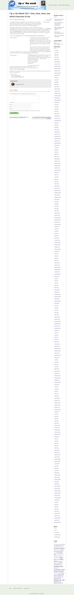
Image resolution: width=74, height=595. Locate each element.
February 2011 (57, 450)
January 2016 (57, 319)
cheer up (35, 25)
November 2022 (57, 138)
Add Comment (48, 19)
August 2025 (56, 75)
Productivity (16, 76)
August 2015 (56, 330)
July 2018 (56, 253)
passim (13, 28)
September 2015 (57, 328)
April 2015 (56, 339)
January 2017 (57, 292)
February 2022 (57, 158)
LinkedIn (57, 556)
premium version (32, 54)
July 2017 (56, 278)
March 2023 (56, 129)
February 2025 (57, 88)
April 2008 (56, 481)
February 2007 (57, 513)
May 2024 (56, 109)
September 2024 (57, 100)
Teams (61, 574)
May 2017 (56, 283)
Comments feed (57, 534)
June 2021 (56, 176)
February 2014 (57, 371)
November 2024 (57, 95)
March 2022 (56, 156)
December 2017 (57, 267)
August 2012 (56, 411)
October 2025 (57, 70)
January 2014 (57, 373)
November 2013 (57, 377)
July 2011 (56, 438)
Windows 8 (57, 578)
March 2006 (56, 520)
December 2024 (57, 93)
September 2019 (57, 224)
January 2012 (57, 427)
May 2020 (56, 206)
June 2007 (56, 504)
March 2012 (56, 423)
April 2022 (56, 154)
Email (10, 106)
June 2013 (56, 389)
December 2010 (57, 454)
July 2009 (56, 465)
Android (26, 35)
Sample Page (26, 588)
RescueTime (32, 40)
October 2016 (57, 298)
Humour (61, 554)
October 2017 (57, 271)
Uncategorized (17, 75)
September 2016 (57, 301)
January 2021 (57, 188)
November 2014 (57, 350)
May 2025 (56, 82)
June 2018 (56, 255)
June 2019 (56, 231)
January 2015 (57, 346)
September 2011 (57, 434)
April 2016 (56, 312)
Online (58, 564)
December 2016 (57, 294)
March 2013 (56, 395)
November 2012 (57, 404)
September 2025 (57, 73)
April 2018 (56, 260)
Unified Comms (58, 575)
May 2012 (56, 418)
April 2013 (56, 393)
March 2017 (56, 287)
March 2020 (56, 210)
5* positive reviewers (27, 52)
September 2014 (57, 355)
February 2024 (57, 115)
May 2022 (56, 152)
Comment (11, 102)
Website (10, 108)
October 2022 (57, 140)
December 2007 (57, 490)
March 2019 (56, 237)
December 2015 (57, 321)
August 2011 (56, 436)
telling (13, 27)
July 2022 (56, 147)
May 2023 (56, 124)
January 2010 (57, 456)
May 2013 (56, 391)
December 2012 (57, 402)
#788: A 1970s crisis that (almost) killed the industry (59, 28)
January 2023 (57, 133)
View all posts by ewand (19, 84)
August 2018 (56, 251)
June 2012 (56, 416)
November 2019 (57, 219)
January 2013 (57, 400)
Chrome (57, 546)
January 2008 (57, 488)
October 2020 (57, 194)
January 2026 (57, 63)
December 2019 (57, 217)
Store (56, 574)
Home (57, 554)
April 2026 (56, 57)
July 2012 (56, 413)
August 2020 (56, 199)
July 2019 (56, 228)
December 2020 (57, 190)
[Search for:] (59, 12)
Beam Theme (42, 593)
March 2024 (56, 113)
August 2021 (56, 172)
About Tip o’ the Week (17, 588)
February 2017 (57, 289)
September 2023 (57, 120)
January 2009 (57, 477)
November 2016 (57, 296)
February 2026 (57, 61)
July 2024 (56, 104)
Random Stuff (58, 571)
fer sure (22, 33)
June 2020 (56, 203)
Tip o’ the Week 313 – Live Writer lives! (17, 117)
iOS (29, 35)
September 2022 (57, 143)
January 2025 (57, 91)
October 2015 (57, 325)
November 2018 (57, 244)
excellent (40, 28)
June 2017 (56, 280)
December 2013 (57, 375)
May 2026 (56, 54)
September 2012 (57, 409)
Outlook (58, 566)
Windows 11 (57, 581)
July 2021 (56, 174)
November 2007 (57, 493)
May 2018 (56, 258)
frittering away (34, 51)
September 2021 (57, 170)
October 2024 (57, 97)
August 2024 (56, 102)
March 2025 (56, 86)
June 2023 (56, 122)
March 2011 (56, 447)
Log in (55, 530)
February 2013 (57, 398)
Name (10, 104)
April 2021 (56, 181)
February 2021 (57, 185)
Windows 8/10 (41, 35)
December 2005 (57, 522)
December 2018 (57, 242)
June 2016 (56, 307)
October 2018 (57, 246)
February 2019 (57, 240)
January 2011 (56, 452)
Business (58, 545)
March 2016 (56, 314)
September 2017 (57, 273)
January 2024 (57, 118)
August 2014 (56, 357)
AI (55, 544)
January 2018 (57, 264)
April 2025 (56, 84)
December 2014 (57, 348)
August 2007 (56, 499)
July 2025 (56, 77)
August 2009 (56, 463)
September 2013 (57, 382)
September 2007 (57, 497)
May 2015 (56, 337)
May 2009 (56, 468)
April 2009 (56, 470)
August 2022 (56, 145)
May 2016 (56, 310)
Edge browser (59, 551)
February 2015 (57, 343)
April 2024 (56, 111)
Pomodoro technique (18, 31)
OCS (57, 559)
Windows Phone (34, 35)
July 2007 (56, 502)
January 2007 (57, 515)
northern (13, 22)
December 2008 (57, 479)
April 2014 (56, 366)
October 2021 (57, 167)
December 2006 (57, 517)
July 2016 (56, 305)
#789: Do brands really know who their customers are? (58, 24)
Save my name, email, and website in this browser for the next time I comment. (25, 110)
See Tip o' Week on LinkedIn (63, 5)
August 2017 (56, 276)
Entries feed (56, 532)
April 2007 (56, 508)
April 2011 (56, 445)
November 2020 (57, 192)
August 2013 (56, 384)
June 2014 (56, 362)
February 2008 (57, 486)
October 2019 (57, 222)
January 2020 (57, 215)
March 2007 (56, 511)
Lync (60, 556)
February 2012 (57, 425)
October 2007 (57, 495)
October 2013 (57, 380)
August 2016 (56, 303)
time (17, 27)
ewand (23, 19)
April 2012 (56, 420)
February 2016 (57, 316)
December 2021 (57, 163)
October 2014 (57, 353)
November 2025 (57, 68)
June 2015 (56, 334)
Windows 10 (21, 76)
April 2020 (56, 208)
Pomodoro (18, 35)
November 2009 (57, 459)
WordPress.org (57, 536)
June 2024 (56, 106)
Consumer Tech (59, 548)
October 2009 (57, 461)
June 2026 (56, 52)
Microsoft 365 (57, 557)
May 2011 (56, 443)
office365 (60, 561)
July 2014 (56, 359)
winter (23, 22)
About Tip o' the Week (53, 5)
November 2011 (57, 432)
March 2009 (56, 472)
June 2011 (56, 441)
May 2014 (56, 364)
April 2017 (56, 285)
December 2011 (57, 429)
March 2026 (56, 59)
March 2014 (56, 368)
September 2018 (57, 249)
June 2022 (56, 149)
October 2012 (57, 407)
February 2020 (57, 213)
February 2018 (57, 262)
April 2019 (56, 235)
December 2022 (57, 136)
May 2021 (56, 179)
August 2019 (56, 226)
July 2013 (56, 386)
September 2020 (57, 197)
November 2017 (57, 269)
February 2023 (57, 131)
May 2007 (56, 506)
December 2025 (57, 66)
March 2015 (56, 341)
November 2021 (57, 165)
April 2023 (56, 127)
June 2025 (56, 79)
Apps (61, 544)
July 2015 (56, 332)
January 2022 (57, 161)
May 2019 (56, 233)
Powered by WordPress (33, 593)
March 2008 (56, 484)
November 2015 (57, 323)
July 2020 (56, 201)
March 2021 (56, 183)
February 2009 (57, 474)
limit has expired (21, 69)
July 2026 (56, 50)
